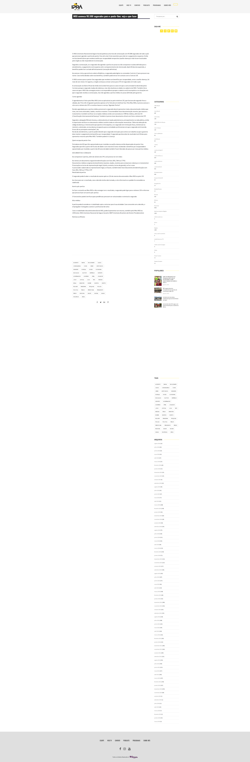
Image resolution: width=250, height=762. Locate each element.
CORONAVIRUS (77, 266)
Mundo (156, 194)
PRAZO (83, 290)
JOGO (74, 279)
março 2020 (157, 710)
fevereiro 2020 (157, 714)
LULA (88, 279)
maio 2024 (156, 541)
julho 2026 (156, 447)
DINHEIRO (75, 269)
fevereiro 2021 (157, 681)
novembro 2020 (158, 692)
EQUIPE (121, 5)
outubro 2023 (157, 566)
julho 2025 (156, 490)
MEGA (74, 283)
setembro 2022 (158, 613)
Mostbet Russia (158, 189)
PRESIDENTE (100, 290)
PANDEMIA (83, 286)
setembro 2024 (158, 526)
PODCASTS (146, 5)
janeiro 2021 (157, 685)
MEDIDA (100, 279)
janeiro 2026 (157, 468)
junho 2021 (157, 667)
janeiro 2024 (157, 555)
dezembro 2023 (158, 559)
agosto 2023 (157, 573)
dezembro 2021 (158, 645)
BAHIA (83, 262)
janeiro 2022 (157, 642)
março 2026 (157, 461)
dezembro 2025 (158, 472)
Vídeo (155, 250)
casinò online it (158, 167)
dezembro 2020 (158, 689)
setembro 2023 (158, 570)
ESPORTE (100, 273)
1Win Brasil (157, 105)
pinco (155, 222)
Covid (85, 266)
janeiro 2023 (157, 598)
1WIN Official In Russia (159, 122)
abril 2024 (156, 544)
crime (91, 266)
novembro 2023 (158, 562)
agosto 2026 (157, 443)
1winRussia (157, 139)
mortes (96, 283)
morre (89, 283)
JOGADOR (100, 276)
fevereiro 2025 (157, 508)
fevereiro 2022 (157, 638)
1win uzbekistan (158, 133)
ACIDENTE (75, 262)
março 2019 (157, 721)
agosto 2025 (157, 487)
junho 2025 (157, 494)
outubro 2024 (157, 523)
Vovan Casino (157, 256)
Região (156, 228)
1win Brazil (157, 111)
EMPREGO (92, 273)
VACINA (96, 293)
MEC (94, 279)
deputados (100, 266)
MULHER (75, 286)
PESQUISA (91, 286)
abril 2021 (156, 674)
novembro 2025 (158, 476)
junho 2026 (157, 450)
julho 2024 (156, 533)
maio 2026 (156, 454)
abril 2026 (156, 458)
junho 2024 (157, 537)
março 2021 (157, 678)
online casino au (158, 217)
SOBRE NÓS (167, 5)
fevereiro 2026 (157, 465)
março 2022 (157, 635)
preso (75, 293)
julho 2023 (156, 577)
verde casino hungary (159, 244)
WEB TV (129, 5)
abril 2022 (156, 631)
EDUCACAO (76, 273)
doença (84, 269)
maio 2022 (156, 627)
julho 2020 (156, 703)
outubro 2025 (157, 479)
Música (156, 200)
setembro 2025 (158, 483)
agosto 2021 (157, 660)
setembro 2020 (158, 700)
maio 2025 (156, 497)
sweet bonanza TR (158, 239)
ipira (93, 276)
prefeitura (91, 290)
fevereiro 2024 (157, 552)
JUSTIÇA (82, 279)
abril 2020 (156, 707)
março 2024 (157, 548)
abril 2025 (156, 501)
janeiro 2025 (157, 512)
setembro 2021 (158, 656)
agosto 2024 (157, 530)
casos (99, 262)
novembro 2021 (158, 649)
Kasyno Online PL (158, 178)
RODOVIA (82, 293)
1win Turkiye (157, 128)
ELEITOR (84, 273)
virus (83, 296)
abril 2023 (156, 588)
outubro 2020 (157, 696)
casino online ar (158, 161)
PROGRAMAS (157, 5)
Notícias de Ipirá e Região (160, 211)
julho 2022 (156, 620)
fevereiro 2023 (157, 595)
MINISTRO (81, 283)
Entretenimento (158, 172)
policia (99, 286)
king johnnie (157, 183)
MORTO (104, 283)
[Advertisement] (111, 38)
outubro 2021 (157, 653)
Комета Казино (158, 261)
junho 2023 (157, 580)
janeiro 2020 (157, 718)
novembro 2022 (158, 606)
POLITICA (75, 290)
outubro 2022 (157, 609)
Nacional (156, 205)
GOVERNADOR (76, 276)
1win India (157, 116)
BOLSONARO (91, 262)
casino (156, 144)
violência (76, 296)
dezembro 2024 (158, 515)
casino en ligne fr (158, 150)
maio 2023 (156, 584)
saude (89, 293)
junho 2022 (157, 624)
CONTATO (137, 5)
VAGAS (103, 293)
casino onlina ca (158, 155)
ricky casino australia (159, 233)
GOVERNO (86, 276)
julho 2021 (156, 663)
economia (98, 269)
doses (91, 269)
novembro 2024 (158, 519)
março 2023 (157, 591)
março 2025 (157, 505)
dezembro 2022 (158, 602)
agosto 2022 (157, 617)
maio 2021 (156, 671)
